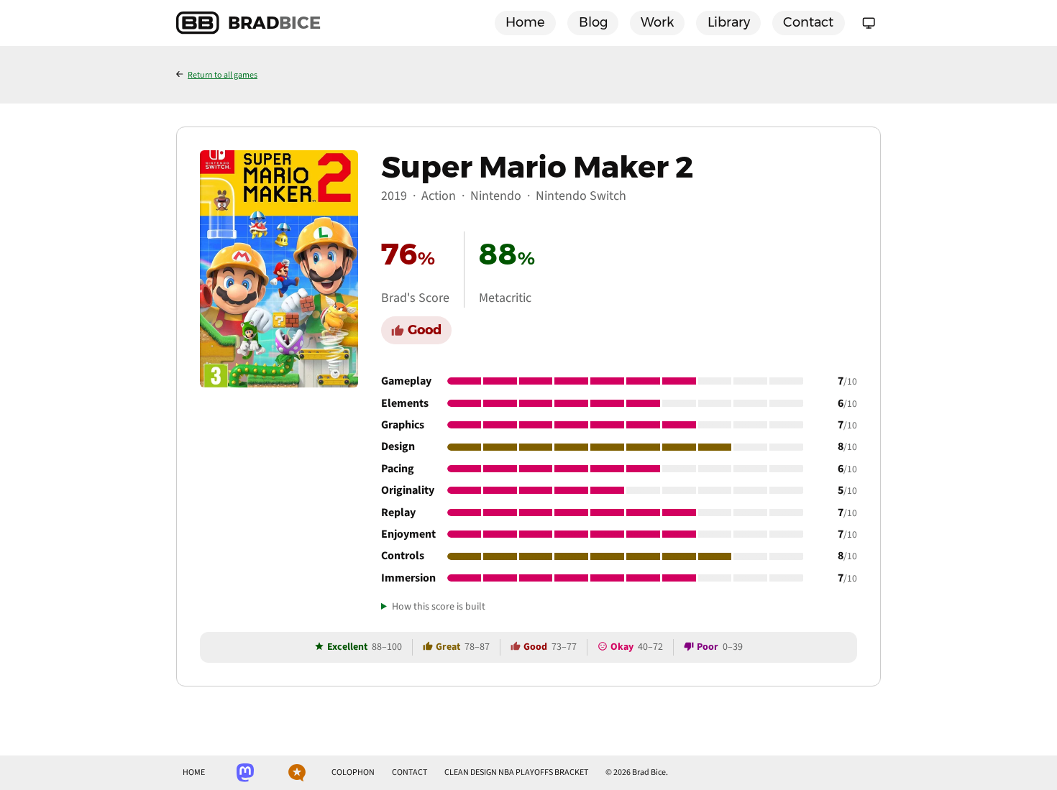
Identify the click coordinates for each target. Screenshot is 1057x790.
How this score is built (438, 607)
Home (525, 22)
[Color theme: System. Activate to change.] (868, 23)
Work (657, 22)
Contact (808, 22)
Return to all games (222, 75)
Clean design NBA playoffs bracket (516, 772)
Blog (593, 22)
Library (729, 22)
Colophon (353, 772)
